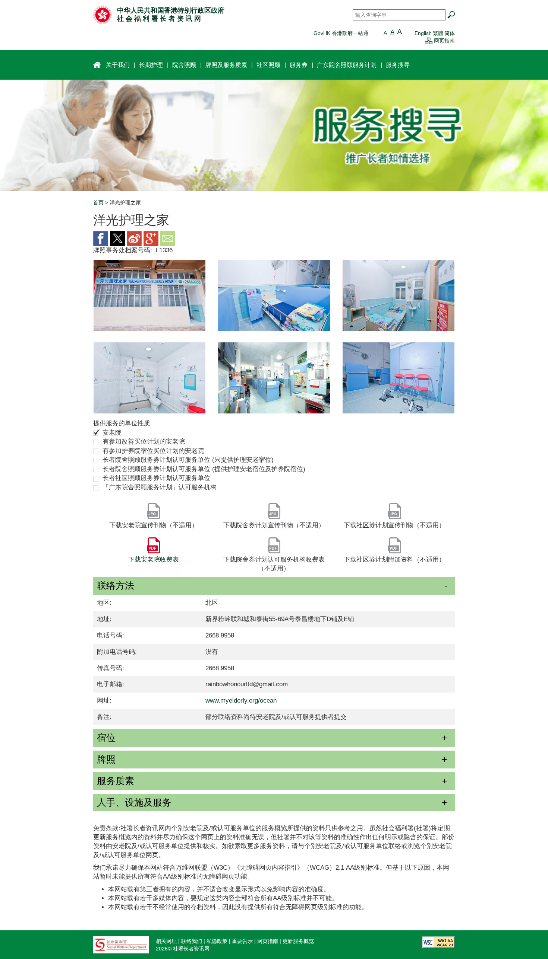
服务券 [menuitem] (299, 64)
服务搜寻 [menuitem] (398, 64)
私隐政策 (217, 941)
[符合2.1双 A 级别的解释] (438, 941)
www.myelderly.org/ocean (241, 700)
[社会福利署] (121, 944)
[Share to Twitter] (117, 238)
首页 (98, 202)
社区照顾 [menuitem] (268, 64)
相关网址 (166, 941)
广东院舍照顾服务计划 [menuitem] (347, 64)
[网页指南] (428, 41)
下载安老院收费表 (153, 559)
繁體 (438, 33)
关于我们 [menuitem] (118, 64)
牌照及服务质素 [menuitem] (226, 64)
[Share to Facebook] (100, 238)
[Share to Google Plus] (151, 238)
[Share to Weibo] (134, 238)
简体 (449, 33)
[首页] (102, 14)
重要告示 (242, 941)
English (423, 33)
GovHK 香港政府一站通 (341, 33)
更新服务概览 (298, 941)
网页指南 (444, 41)
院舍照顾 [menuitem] (184, 64)
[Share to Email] (167, 238)
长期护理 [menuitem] (151, 64)
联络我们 (191, 941)
